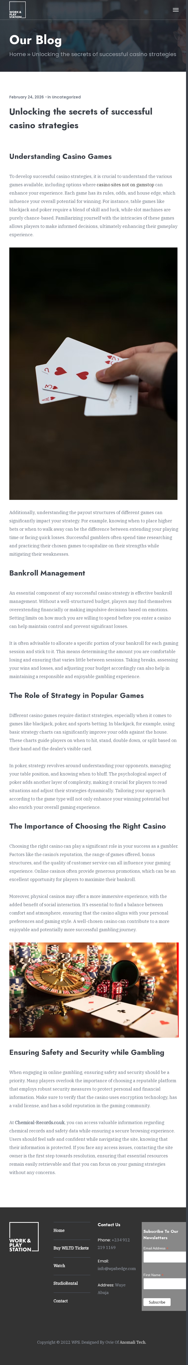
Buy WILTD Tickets (71, 1248)
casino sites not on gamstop (125, 185)
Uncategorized (66, 97)
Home (17, 54)
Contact (61, 1300)
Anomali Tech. (133, 1342)
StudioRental (66, 1283)
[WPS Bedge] (17, 9)
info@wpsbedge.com (117, 1268)
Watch (59, 1265)
